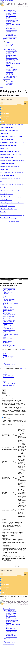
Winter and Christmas (11, 37)
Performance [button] (5, 528)
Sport (7, 27)
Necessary (5, 417)
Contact (5, 355)
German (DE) (9, 42)
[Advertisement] (14, 236)
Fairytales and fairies (11, 16)
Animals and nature (11, 13)
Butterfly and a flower (7, 127)
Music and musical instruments (13, 24)
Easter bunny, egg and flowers (9, 151)
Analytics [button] (4, 536)
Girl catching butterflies (7, 206)
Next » (17, 221)
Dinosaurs (8, 14)
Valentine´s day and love (12, 35)
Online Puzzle (6, 638)
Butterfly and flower (6, 157)
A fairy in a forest (5, 182)
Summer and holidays (11, 30)
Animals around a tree (7, 188)
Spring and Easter (10, 28)
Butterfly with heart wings (8, 218)
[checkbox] (8, 107)
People (8, 25)
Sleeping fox (4, 169)
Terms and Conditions (8, 357)
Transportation (9, 34)
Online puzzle (6, 39)
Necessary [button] (4, 415)
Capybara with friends (7, 139)
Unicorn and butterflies (7, 163)
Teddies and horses (11, 31)
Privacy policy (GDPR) (9, 356)
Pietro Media (23, 349)
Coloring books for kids (9, 10)
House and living (10, 21)
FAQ (4, 353)
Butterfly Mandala (6, 200)
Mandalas (8, 23)
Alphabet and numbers (11, 11)
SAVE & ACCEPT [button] (6, 561)
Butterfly (3, 212)
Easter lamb (4, 133)
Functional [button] (4, 519)
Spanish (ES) (9, 44)
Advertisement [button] (5, 545)
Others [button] (3, 553)
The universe (9, 32)
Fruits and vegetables (11, 18)
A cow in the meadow (7, 175)
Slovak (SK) (9, 45)
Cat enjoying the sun (6, 194)
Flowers (8, 17)
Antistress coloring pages (9, 38)
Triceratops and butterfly (8, 145)
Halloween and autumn (12, 20)
